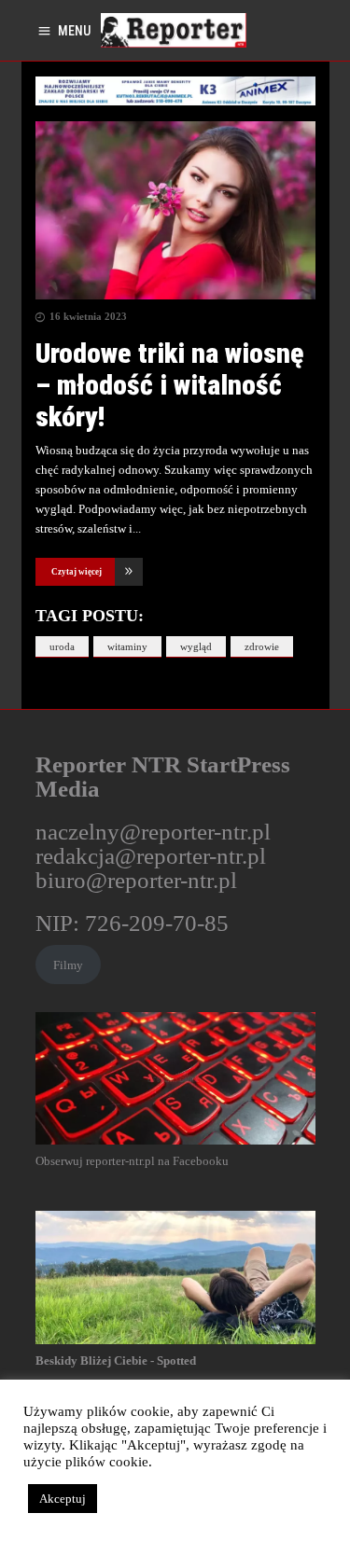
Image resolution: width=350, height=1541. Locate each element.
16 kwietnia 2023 (88, 316)
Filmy (68, 965)
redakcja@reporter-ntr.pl (150, 855)
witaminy (127, 646)
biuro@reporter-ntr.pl (136, 880)
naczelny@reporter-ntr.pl (153, 831)
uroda (62, 646)
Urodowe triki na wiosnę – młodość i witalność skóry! (169, 385)
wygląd (196, 646)
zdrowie (262, 646)
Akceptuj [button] (62, 1499)
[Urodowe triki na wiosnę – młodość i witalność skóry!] (175, 210)
